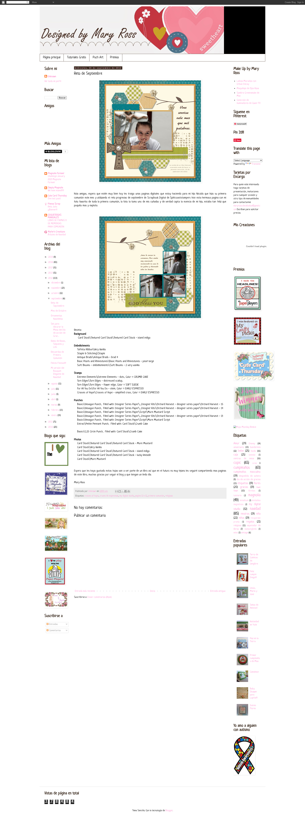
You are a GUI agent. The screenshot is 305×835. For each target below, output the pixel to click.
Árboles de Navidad (57, 234)
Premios (114, 57)
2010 (51, 427)
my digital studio (126, 496)
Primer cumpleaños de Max (255, 658)
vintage (244, 532)
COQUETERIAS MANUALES (54, 216)
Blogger (169, 810)
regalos (250, 521)
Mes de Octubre (58, 311)
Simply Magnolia (55, 187)
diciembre (56, 283)
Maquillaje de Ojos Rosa (248, 88)
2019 (51, 257)
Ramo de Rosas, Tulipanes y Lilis (58, 344)
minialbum (244, 500)
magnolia (254, 495)
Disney (252, 443)
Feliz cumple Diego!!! (253, 574)
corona (254, 463)
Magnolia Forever (56, 173)
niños (241, 518)
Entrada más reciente (85, 591)
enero (54, 415)
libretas (251, 491)
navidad (255, 509)
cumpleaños (242, 468)
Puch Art (98, 57)
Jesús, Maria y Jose (253, 591)
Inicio (152, 591)
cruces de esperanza (109, 496)
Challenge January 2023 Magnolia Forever (56, 179)
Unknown (52, 76)
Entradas (53, 624)
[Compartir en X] (122, 491)
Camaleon (254, 672)
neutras (245, 513)
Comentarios (54, 630)
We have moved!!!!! (56, 190)
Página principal (51, 57)
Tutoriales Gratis (76, 57)
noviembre (56, 288)
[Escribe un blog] (119, 491)
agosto (54, 383)
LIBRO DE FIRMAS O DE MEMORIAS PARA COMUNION (57, 223)
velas (236, 533)
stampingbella (250, 529)
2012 (50, 278)
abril (53, 399)
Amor (236, 443)
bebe (241, 451)
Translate (256, 164)
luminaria (237, 495)
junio (53, 394)
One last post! (54, 198)
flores (257, 483)
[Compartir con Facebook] (125, 491)
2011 (50, 422)
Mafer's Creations (56, 232)
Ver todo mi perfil (52, 81)
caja (236, 454)
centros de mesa (244, 458)
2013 (50, 273)
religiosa (169, 496)
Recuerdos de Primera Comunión (57, 355)
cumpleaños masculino (247, 471)
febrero (55, 410)
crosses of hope (91, 496)
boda (253, 451)
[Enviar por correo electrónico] (116, 491)
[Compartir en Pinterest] (128, 491)
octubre (55, 293)
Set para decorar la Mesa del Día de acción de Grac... (58, 330)
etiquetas (242, 483)
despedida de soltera (250, 476)
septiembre (57, 298)
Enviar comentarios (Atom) (99, 597)
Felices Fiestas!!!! (58, 363)
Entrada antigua (217, 591)
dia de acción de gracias (249, 479)
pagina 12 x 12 (141, 496)
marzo (54, 405)
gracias (244, 487)
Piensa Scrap (54, 204)
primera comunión (156, 496)
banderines (255, 447)
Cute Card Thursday (57, 195)
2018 (51, 262)
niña (258, 513)
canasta (252, 455)
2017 (50, 267)
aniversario (239, 447)
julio (53, 389)
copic (237, 463)
